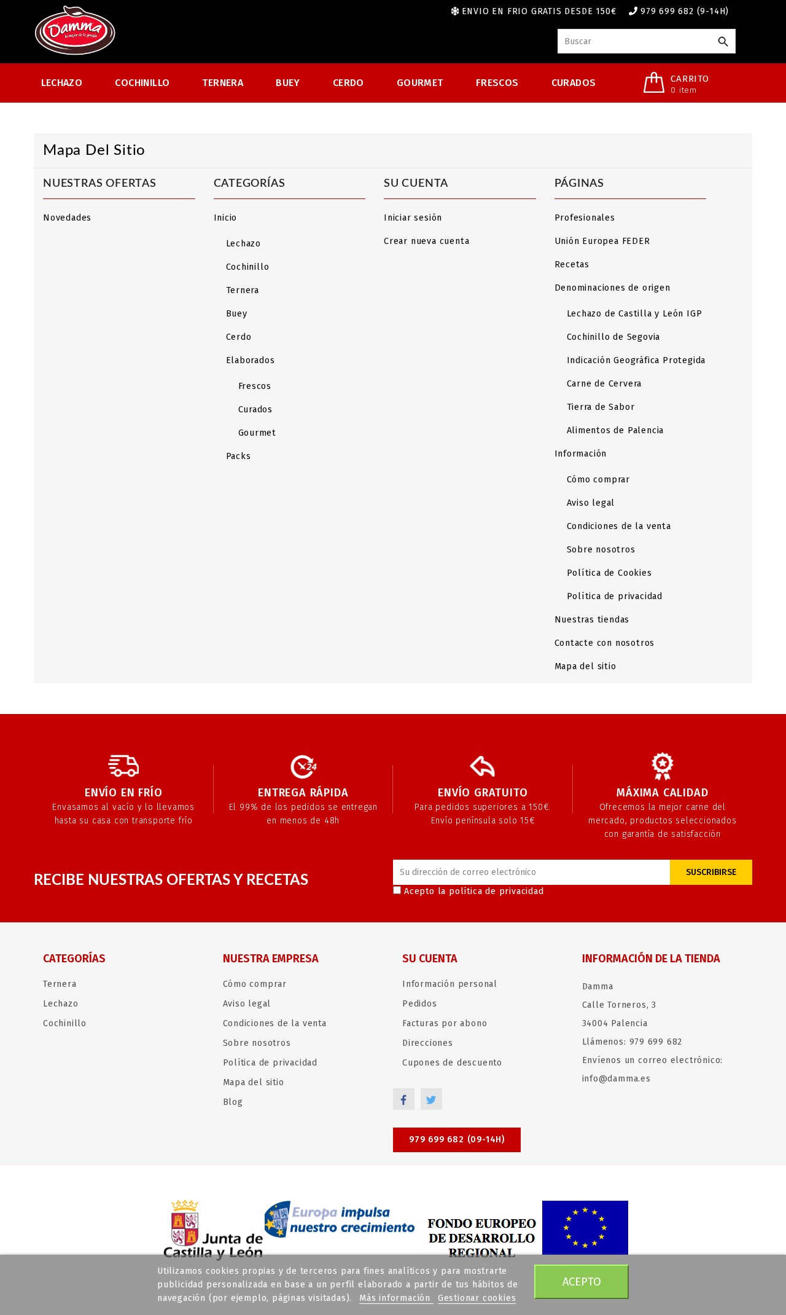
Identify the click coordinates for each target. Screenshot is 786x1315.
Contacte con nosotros (604, 643)
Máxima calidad (662, 792)
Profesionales (584, 218)
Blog (233, 1102)
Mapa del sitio (585, 666)
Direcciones (427, 1043)
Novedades (67, 218)
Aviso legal (591, 503)
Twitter (431, 1099)
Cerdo (348, 82)
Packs (238, 456)
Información (580, 454)
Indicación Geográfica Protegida (636, 360)
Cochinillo (142, 82)
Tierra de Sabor (601, 407)
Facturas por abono (444, 1023)
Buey (288, 82)
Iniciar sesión (413, 218)
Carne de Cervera (604, 384)
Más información (396, 1298)
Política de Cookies (609, 573)
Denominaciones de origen (612, 288)
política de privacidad (496, 891)
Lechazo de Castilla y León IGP (634, 313)
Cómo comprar (599, 479)
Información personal (449, 984)
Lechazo (62, 82)
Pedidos (419, 1004)
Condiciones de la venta (619, 526)
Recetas (572, 264)
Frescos (497, 82)
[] (723, 42)
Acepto (581, 1282)
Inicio (226, 218)
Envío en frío (123, 792)
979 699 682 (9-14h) (684, 11)
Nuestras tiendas (592, 619)
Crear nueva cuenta (426, 241)
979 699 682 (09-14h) (457, 1139)
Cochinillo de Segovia (614, 337)
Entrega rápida (303, 792)
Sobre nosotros (601, 549)
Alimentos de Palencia (615, 430)
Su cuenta (429, 958)
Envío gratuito (482, 792)
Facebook (403, 1099)
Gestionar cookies (477, 1298)
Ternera (222, 82)
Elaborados (250, 360)
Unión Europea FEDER (602, 241)
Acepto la (474, 891)
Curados (573, 82)
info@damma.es (616, 1079)
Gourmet (420, 82)
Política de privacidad (615, 596)
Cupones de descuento (452, 1063)
